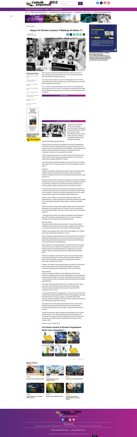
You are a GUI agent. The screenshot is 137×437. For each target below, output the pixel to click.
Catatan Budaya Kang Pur (70, 425)
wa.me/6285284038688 (96, 55)
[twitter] (101, 4)
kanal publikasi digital (78, 430)
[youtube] (109, 4)
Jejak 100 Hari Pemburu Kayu (70, 12)
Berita (33, 26)
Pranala (46, 9)
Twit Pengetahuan (56, 9)
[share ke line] (81, 35)
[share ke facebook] (68, 35)
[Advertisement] (99, 73)
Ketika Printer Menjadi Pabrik (26, 12)
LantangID (47, 425)
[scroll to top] (131, 434)
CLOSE (95, 436)
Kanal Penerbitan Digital (95, 425)
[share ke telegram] (77, 35)
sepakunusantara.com (57, 425)
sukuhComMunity (39, 425)
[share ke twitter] (71, 35)
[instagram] (105, 4)
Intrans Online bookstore (100, 60)
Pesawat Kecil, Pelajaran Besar (90, 12)
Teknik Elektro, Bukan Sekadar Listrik (112, 12)
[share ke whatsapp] (74, 35)
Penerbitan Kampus (83, 425)
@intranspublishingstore (102, 58)
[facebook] (98, 4)
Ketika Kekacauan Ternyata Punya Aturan (48, 12)
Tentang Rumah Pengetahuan (34, 9)
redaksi (29, 34)
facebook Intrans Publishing (102, 57)
